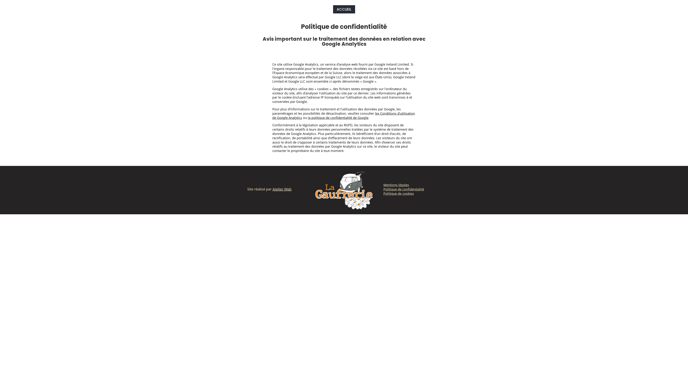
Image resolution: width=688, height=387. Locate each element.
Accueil (344, 9)
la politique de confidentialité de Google (338, 118)
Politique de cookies (398, 193)
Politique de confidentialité (403, 189)
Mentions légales (396, 185)
